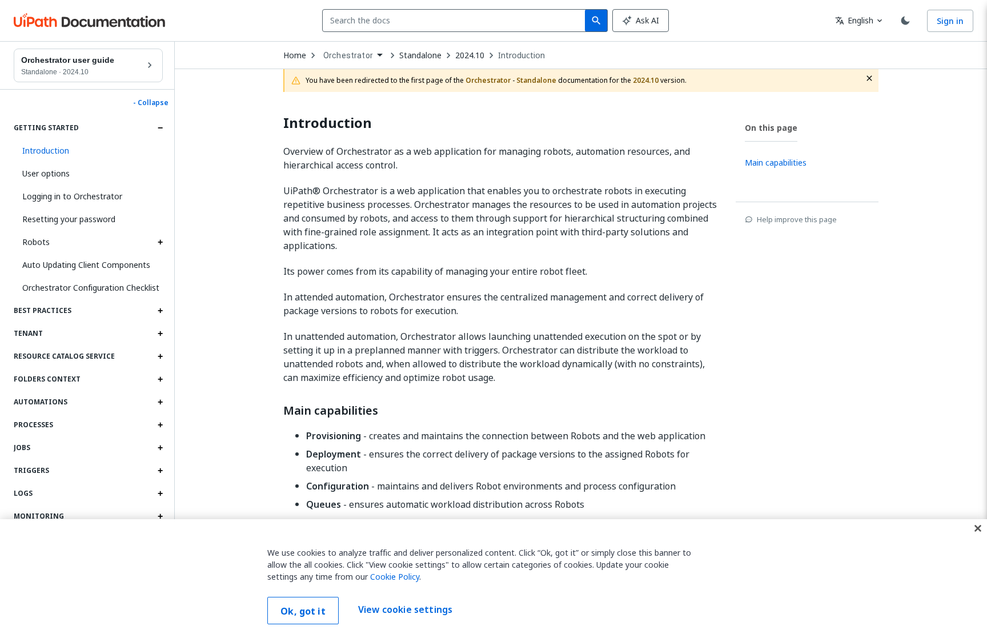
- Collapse (150, 103)
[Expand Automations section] (160, 402)
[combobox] (456, 20)
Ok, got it (303, 611)
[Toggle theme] (905, 21)
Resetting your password (68, 219)
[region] (493, 578)
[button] (88, 150)
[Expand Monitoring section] (160, 516)
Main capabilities (330, 411)
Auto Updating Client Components (86, 265)
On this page (771, 128)
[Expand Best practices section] (160, 311)
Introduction (521, 55)
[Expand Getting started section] (160, 128)
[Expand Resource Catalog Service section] (160, 356)
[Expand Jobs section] (160, 448)
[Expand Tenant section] (160, 333)
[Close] (977, 528)
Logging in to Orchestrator (72, 196)
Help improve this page (797, 219)
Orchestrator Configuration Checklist (90, 288)
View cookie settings (405, 609)
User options (46, 173)
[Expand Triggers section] (160, 471)
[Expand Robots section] (160, 242)
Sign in (950, 21)
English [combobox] (854, 20)
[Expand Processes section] (160, 425)
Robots (36, 242)
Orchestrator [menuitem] (348, 55)
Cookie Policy (394, 577)
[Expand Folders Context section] (160, 379)
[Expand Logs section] (160, 493)
